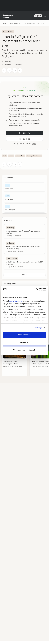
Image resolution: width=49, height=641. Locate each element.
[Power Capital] (24, 208)
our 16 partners (15, 301)
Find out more (24, 139)
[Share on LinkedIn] (4, 70)
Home (4, 23)
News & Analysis (15, 23)
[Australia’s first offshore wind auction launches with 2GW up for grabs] (24, 262)
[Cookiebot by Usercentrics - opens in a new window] (36, 289)
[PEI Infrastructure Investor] (7, 16)
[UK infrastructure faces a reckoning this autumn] (14, 359)
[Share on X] (9, 70)
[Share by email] (14, 70)
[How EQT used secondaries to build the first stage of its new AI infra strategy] (24, 247)
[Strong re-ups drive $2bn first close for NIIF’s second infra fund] (24, 231)
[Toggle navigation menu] (45, 16)
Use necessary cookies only (24, 350)
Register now (24, 133)
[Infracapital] (24, 197)
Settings (38, 327)
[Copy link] (20, 70)
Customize (23, 342)
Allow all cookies (24, 335)
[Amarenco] (24, 187)
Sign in (34, 144)
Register (38, 16)
